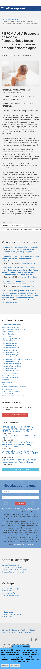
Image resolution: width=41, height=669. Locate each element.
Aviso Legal (6, 630)
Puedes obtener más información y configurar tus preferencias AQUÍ (20, 660)
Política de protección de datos (23, 544)
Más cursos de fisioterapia (20, 469)
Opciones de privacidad (20, 647)
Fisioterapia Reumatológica (12, 225)
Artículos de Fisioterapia (10, 19)
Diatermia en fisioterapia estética (13, 329)
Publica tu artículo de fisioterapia (14, 415)
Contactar (15, 630)
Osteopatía (6, 380)
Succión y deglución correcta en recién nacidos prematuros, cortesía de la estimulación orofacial (20, 258)
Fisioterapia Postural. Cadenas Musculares (17, 359)
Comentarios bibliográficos (11, 325)
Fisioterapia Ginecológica (10, 352)
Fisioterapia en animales (10, 371)
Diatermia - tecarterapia (10, 327)
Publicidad (31, 630)
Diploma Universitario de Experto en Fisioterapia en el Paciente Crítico (19, 460)
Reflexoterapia (7, 389)
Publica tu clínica (7, 617)
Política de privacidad (24, 632)
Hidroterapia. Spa (8, 375)
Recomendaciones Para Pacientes (14, 387)
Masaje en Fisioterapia (10, 377)
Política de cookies (8, 632)
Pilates (4, 384)
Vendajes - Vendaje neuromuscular (14, 396)
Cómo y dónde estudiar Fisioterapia (14, 570)
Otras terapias (7, 382)
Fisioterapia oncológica (10, 373)
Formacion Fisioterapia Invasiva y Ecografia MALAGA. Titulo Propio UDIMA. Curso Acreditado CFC (17, 428)
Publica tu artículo (8, 591)
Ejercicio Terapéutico (9, 334)
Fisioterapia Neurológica (28, 277)
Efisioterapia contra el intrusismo (13, 567)
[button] (38, 8)
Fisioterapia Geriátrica (27, 286)
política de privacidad (32, 508)
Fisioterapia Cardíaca (9, 341)
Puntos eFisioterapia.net (10, 595)
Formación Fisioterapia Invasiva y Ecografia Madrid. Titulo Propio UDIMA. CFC (20, 453)
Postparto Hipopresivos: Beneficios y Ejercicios (20, 247)
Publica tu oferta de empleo (11, 614)
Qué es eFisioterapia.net (10, 565)
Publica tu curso (7, 612)
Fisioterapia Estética (9, 345)
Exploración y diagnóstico (11, 338)
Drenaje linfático (7, 332)
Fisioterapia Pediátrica (27, 263)
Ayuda (23, 630)
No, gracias (15, 666)
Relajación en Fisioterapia (11, 391)
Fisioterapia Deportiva (9, 343)
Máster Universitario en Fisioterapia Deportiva (19, 436)
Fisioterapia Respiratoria (25, 252)
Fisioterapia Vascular (9, 368)
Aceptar (5, 666)
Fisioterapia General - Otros (11, 348)
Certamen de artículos (9, 593)
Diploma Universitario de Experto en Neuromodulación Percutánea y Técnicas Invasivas (19, 444)
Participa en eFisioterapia (10, 588)
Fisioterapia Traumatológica (12, 366)
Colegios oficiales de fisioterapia (13, 572)
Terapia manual (7, 393)
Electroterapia (6, 336)
